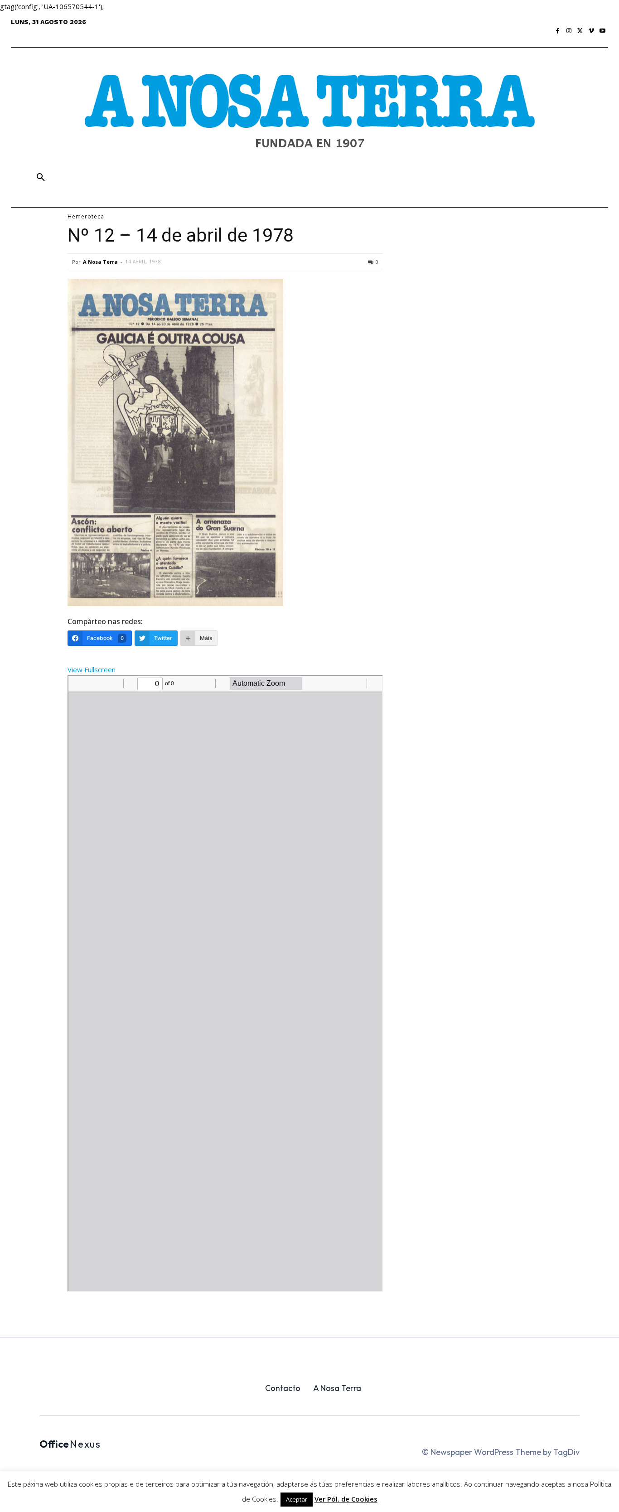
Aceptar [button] (296, 1499)
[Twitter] (580, 31)
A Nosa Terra (100, 261)
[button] (41, 178)
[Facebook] (558, 31)
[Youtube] (602, 31)
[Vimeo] (591, 31)
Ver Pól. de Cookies (345, 1498)
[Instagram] (569, 31)
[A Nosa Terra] (309, 118)
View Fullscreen (92, 669)
